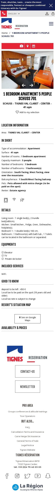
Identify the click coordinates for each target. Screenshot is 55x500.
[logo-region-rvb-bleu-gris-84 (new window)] (27, 487)
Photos (21, 46)
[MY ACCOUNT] (47, 13)
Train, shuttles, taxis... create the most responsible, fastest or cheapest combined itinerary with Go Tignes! (23, 5)
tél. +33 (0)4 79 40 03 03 (27, 467)
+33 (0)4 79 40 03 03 (4, 13)
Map (27, 46)
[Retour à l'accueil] (15, 23)
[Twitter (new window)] (27, 476)
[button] (53, 13)
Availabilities (34, 46)
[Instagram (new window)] (17, 476)
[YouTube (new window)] (38, 476)
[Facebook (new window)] (7, 476)
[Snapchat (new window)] (48, 476)
